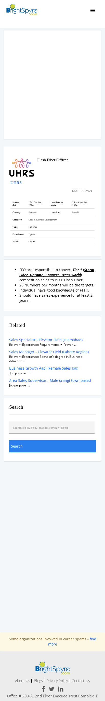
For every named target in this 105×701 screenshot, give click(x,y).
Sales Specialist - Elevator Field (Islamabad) (46, 339)
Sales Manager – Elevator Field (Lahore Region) (49, 351)
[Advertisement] (52, 84)
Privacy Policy (57, 680)
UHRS (16, 183)
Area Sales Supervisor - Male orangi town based (50, 380)
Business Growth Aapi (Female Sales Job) (43, 368)
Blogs (38, 680)
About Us (22, 680)
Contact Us (81, 680)
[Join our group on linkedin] (60, 689)
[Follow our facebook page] (43, 689)
